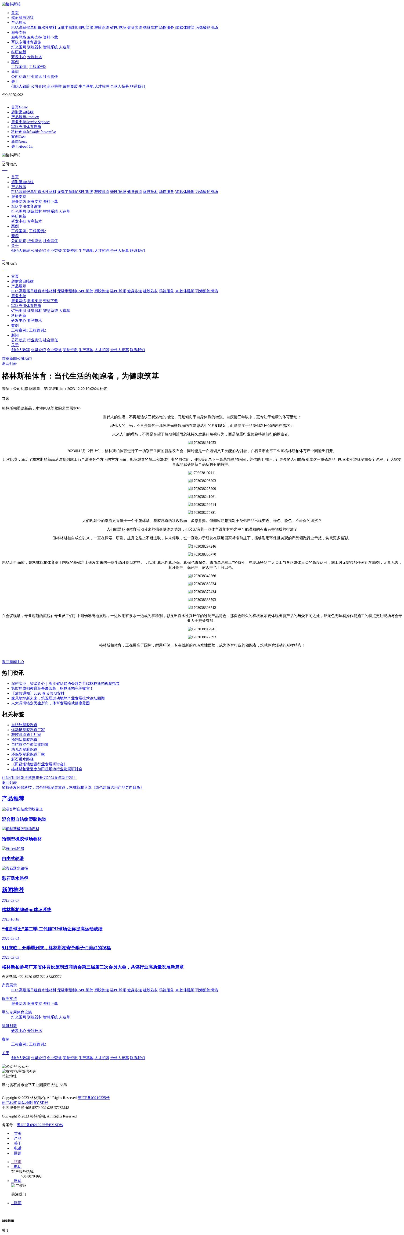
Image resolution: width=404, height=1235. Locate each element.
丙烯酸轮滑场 (206, 27)
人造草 (64, 47)
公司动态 (18, 77)
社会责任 (50, 77)
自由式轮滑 (13, 858)
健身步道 (134, 27)
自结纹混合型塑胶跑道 (30, 744)
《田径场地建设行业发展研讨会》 (39, 764)
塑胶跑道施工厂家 (26, 735)
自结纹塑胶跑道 (24, 725)
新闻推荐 (13, 890)
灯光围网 (18, 47)
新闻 (15, 72)
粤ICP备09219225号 (94, 1098)
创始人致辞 (20, 86)
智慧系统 (50, 47)
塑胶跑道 (101, 27)
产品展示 (18, 23)
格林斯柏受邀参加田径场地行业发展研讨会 (46, 769)
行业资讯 (34, 77)
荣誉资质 (70, 86)
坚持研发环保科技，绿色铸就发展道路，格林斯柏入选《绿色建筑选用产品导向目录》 (73, 787)
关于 (15, 81)
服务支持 (18, 32)
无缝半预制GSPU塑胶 (75, 27)
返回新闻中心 (13, 662)
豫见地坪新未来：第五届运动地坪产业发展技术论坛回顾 (58, 698)
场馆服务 (166, 27)
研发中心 (18, 57)
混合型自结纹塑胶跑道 (24, 819)
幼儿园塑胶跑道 (24, 749)
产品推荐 (13, 799)
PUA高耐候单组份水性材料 (33, 27)
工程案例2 (37, 67)
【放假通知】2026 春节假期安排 (38, 693)
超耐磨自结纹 (22, 18)
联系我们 (137, 86)
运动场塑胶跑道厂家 (28, 730)
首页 (15, 13)
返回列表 (9, 363)
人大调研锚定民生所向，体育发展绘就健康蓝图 (50, 703)
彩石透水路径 (22, 759)
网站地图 (25, 1103)
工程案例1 (19, 67)
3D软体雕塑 (185, 27)
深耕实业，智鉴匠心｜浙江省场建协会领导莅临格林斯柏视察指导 (65, 683)
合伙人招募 (119, 86)
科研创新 (18, 52)
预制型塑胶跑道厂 (26, 740)
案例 (15, 62)
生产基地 (86, 86)
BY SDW (41, 1103)
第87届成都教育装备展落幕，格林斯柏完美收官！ (52, 688)
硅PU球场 (118, 27)
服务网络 (18, 37)
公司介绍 (38, 86)
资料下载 (50, 37)
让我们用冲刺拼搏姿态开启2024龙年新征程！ (39, 778)
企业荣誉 (54, 86)
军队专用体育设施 (26, 42)
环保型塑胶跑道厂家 (28, 754)
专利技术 (34, 57)
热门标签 (9, 1103)
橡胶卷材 (150, 27)
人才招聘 (101, 86)
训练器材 (34, 47)
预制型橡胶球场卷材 (22, 838)
